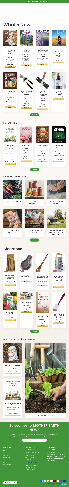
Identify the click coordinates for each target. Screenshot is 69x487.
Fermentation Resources (34, 202)
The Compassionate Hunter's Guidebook (42, 317)
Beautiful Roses (26, 145)
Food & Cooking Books (56, 202)
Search (5, 450)
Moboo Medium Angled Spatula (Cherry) (59, 315)
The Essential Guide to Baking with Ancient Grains (10, 51)
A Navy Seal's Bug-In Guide (59, 146)
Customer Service (33, 462)
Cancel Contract (7, 464)
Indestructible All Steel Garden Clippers (26, 93)
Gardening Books (12, 201)
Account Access (7, 460)
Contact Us (6, 455)
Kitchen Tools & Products (12, 231)
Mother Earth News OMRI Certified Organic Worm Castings (12, 367)
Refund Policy (6, 457)
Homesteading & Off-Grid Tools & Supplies (56, 232)
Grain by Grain (58, 49)
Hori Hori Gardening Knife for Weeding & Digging (43, 93)
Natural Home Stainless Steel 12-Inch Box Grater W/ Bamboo (58, 277)
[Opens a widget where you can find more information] (64, 484)
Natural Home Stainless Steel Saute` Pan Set (26, 304)
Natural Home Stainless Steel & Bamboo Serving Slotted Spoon (42, 277)
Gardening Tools (44, 415)
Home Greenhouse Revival (26, 50)
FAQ (4, 462)
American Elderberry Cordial (59, 93)
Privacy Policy (6, 453)
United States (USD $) (10, 482)
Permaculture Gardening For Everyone (10, 147)
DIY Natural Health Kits (34, 231)
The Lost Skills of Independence (10, 92)
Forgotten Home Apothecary (42, 146)
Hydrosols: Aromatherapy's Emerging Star (42, 50)
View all (34, 114)
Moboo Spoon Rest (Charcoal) (26, 275)
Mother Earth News (54, 483)
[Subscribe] (45, 440)
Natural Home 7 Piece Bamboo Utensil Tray (10, 277)
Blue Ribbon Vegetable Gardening (10, 313)
